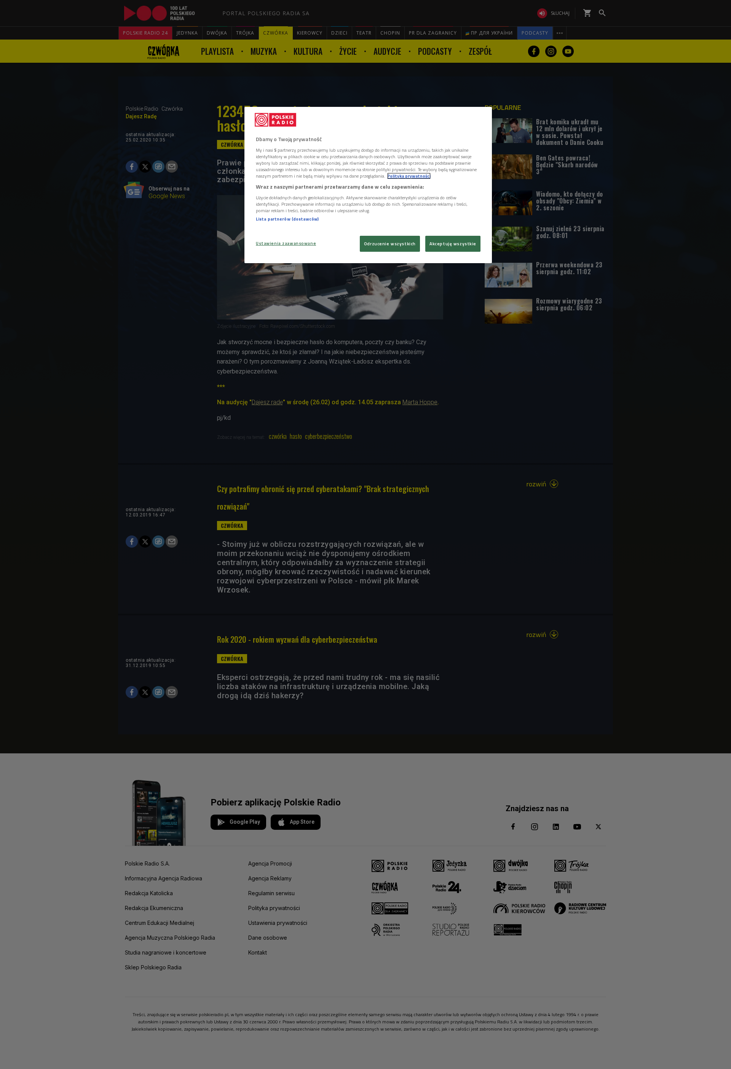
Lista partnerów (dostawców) (287, 219)
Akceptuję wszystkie (452, 243)
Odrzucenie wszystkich (390, 243)
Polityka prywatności (409, 176)
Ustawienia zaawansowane (286, 243)
